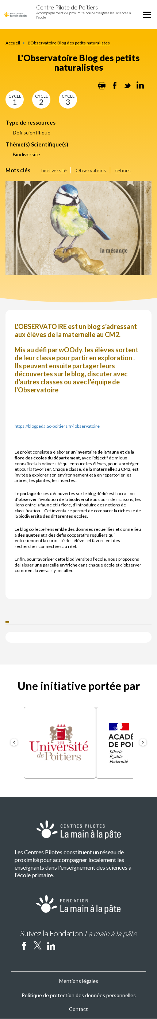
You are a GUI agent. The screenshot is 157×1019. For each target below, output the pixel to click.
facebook (24, 945)
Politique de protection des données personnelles (79, 995)
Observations (91, 170)
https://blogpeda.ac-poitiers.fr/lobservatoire (57, 426)
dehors (123, 170)
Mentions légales (78, 981)
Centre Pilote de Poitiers (67, 7)
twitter (38, 945)
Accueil (12, 43)
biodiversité (54, 170)
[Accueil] (15, 13)
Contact (78, 1009)
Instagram (65, 945)
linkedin (51, 945)
